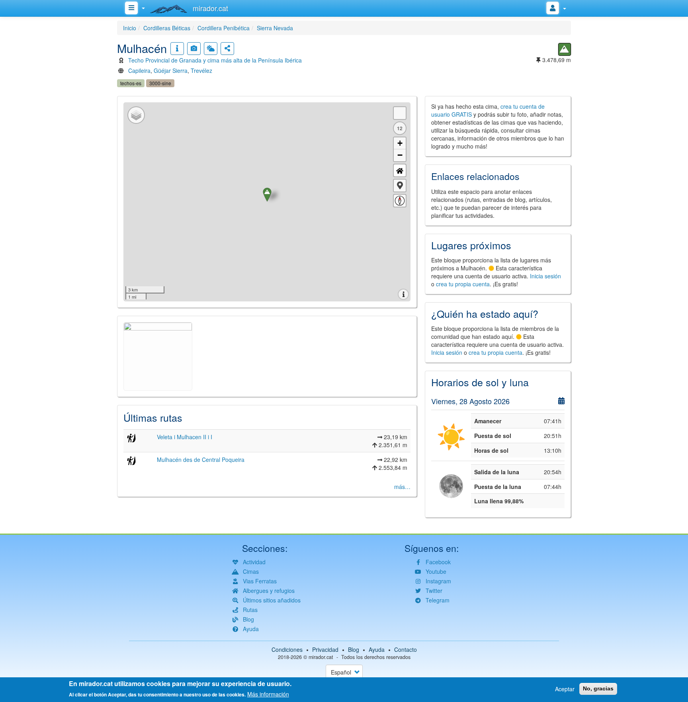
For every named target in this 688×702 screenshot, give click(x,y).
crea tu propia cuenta (463, 284)
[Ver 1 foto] (194, 48)
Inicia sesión (545, 276)
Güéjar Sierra (171, 70)
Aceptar (565, 689)
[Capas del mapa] (136, 115)
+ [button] (400, 143)
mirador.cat (321, 657)
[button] (400, 186)
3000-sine (160, 83)
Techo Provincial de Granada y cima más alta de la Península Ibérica (215, 60)
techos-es (130, 83)
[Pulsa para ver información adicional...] (177, 48)
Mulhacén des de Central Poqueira (200, 459)
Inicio (129, 28)
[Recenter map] (400, 170)
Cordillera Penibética (223, 28)
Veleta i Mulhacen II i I (184, 437)
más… (402, 487)
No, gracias (598, 688)
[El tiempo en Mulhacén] (210, 48)
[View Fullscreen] (400, 113)
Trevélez (201, 70)
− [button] (400, 155)
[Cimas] (564, 49)
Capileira (139, 70)
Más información (268, 694)
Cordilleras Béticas (166, 28)
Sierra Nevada (275, 28)
